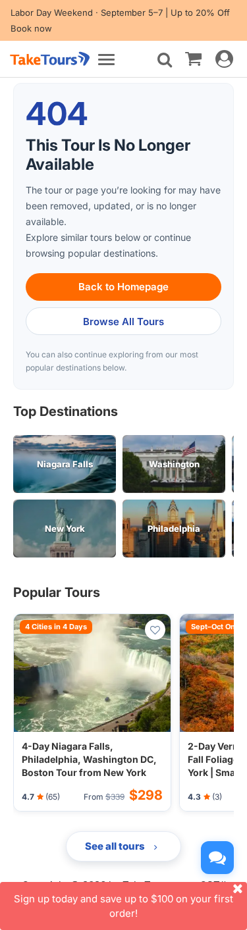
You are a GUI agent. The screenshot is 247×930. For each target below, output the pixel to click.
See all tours (116, 846)
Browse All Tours (123, 321)
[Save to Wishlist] (155, 629)
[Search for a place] (165, 59)
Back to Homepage (123, 286)
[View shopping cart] (193, 58)
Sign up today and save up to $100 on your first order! (123, 905)
